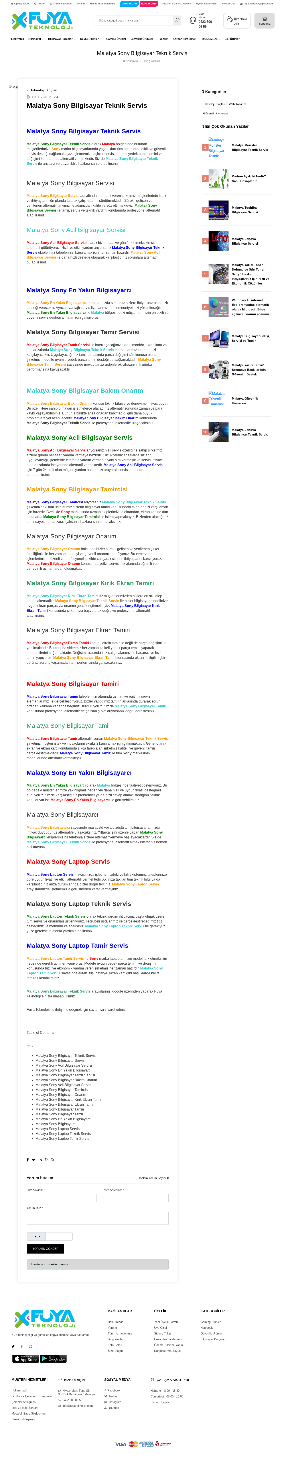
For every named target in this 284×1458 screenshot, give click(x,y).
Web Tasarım (237, 104)
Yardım (41, 3)
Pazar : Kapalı (160, 1402)
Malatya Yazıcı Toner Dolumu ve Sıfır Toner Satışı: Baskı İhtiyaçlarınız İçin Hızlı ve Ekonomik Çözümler (250, 274)
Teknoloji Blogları (44, 90)
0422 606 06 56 (72, 1400)
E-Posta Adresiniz (111, 1190)
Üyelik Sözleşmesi (206, 3)
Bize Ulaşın (115, 1350)
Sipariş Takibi (22, 3)
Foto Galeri (115, 1345)
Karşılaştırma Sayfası (168, 1350)
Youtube (113, 1407)
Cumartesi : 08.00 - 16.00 (167, 1396)
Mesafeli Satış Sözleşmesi (176, 3)
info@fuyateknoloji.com (77, 1405)
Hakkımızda (228, 3)
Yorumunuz (35, 1208)
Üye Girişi (160, 1327)
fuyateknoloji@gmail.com (259, 3)
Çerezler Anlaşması (24, 1402)
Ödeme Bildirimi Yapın (168, 1345)
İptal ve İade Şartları (25, 1407)
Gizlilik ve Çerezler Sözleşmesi (32, 1396)
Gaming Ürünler (211, 1322)
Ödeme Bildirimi (62, 3)
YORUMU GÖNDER (45, 1248)
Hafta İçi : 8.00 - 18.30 (165, 1390)
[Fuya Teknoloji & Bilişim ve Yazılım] (42, 20)
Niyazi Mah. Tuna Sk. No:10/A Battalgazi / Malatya (76, 1392)
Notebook (207, 1327)
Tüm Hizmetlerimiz (120, 1333)
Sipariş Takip (162, 1333)
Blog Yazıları (152, 61)
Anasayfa (131, 61)
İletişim (81, 3)
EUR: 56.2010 (148, 3)
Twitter (112, 1396)
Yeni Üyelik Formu (166, 1322)
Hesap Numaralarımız (102, 3)
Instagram (114, 1402)
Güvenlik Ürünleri (212, 1333)
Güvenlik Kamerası (215, 113)
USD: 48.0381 (129, 3)
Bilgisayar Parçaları (213, 1339)
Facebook (113, 1390)
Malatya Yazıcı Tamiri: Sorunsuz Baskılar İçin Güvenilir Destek (249, 369)
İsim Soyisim (36, 1190)
